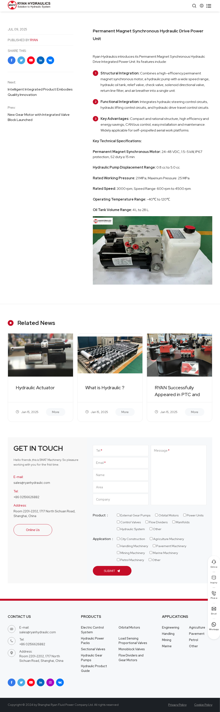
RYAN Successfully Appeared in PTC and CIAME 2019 (177, 391)
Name (100, 475)
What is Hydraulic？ (105, 388)
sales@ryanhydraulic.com (32, 483)
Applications (175, 616)
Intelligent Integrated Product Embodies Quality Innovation (40, 92)
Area (99, 487)
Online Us (33, 530)
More (55, 412)
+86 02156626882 (26, 497)
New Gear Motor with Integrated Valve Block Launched (39, 117)
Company (103, 499)
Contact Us (19, 616)
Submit (110, 571)
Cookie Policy (203, 705)
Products (91, 616)
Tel (98, 450)
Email (100, 463)
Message (161, 450)
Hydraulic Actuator (35, 388)
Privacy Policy (177, 705)
